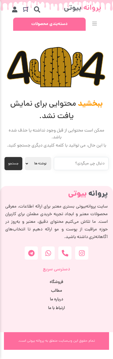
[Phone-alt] (64, 253)
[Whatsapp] (48, 253)
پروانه (88, 194)
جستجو (13, 163)
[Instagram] (81, 253)
